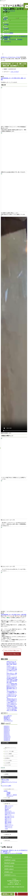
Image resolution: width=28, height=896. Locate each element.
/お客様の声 (9, 869)
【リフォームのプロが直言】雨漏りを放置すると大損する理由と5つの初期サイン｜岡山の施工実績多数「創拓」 (12, 680)
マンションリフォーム (9, 815)
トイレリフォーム (8, 827)
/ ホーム (8, 857)
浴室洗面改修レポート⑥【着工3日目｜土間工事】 (14, 614)
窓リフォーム (7, 808)
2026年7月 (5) (6, 726)
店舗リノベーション (9, 805)
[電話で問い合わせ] (21, 894)
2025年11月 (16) (7, 736)
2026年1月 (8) (6, 733)
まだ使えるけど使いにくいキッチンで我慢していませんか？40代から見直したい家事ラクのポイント (12, 669)
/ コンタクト (10, 875)
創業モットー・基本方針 (12, 794)
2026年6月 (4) (6, 727)
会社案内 (5, 791)
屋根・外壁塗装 (8, 822)
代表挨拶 (8, 792)
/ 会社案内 (9, 860)
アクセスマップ (10, 796)
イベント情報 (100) (8, 715)
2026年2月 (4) (6, 732)
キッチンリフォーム (9, 824)
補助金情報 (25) (7, 717)
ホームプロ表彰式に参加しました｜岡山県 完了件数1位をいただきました (12, 685)
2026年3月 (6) (6, 731)
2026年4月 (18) (7, 729)
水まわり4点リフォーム (10, 812)
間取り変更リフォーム (9, 817)
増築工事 (7, 809)
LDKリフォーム (8, 818)
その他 (6, 828)
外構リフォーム (8, 814)
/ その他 (8, 872)
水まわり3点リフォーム (10, 813)
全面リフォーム (8, 821)
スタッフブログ (15, 71)
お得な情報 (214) (7, 719)
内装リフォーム (8, 807)
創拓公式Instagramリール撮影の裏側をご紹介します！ (12, 688)
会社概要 (8, 793)
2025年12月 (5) (7, 735)
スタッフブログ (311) (8, 720)
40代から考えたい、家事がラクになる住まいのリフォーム (12, 674)
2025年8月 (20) (7, 740)
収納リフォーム (8, 810)
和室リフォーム (8, 819)
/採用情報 (9, 863)
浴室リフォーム (8, 823)
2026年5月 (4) (6, 728)
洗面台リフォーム (8, 826)
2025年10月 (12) (7, 737)
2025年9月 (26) (7, 738)
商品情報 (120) (7, 718)
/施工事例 (8, 866)
